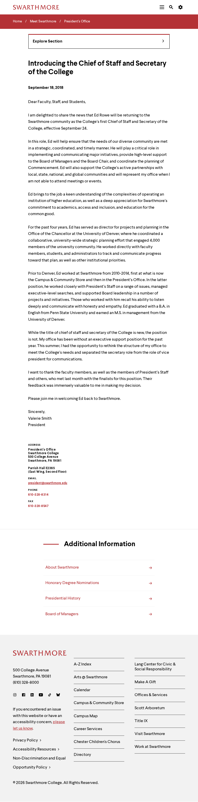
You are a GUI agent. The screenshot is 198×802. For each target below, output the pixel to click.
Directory (82, 755)
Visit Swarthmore (150, 734)
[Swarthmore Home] (39, 653)
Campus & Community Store (99, 703)
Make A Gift (145, 682)
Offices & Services (151, 695)
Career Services (88, 729)
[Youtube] (41, 695)
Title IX (141, 721)
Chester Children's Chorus (97, 742)
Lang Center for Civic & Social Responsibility (155, 666)
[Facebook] (24, 695)
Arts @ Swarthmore (91, 677)
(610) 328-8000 (26, 683)
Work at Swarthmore (153, 747)
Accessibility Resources (35, 749)
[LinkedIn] (32, 695)
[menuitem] (162, 7)
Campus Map (86, 716)
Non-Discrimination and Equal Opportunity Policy (39, 763)
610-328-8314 (38, 494)
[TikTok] (49, 695)
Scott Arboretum (150, 708)
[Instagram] (16, 695)
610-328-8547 (38, 506)
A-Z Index (82, 664)
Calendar (82, 690)
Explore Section (47, 41)
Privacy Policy (26, 740)
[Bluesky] (58, 695)
